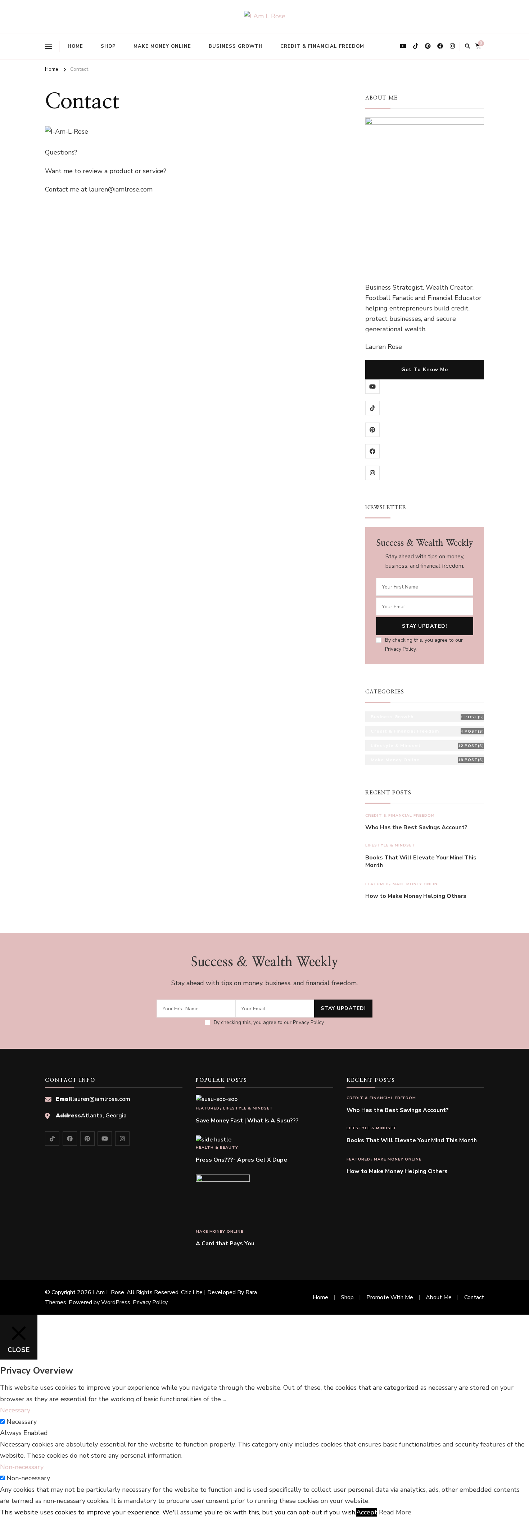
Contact (474, 1297)
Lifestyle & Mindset (390, 845)
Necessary (21, 1421)
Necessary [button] (15, 1410)
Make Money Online (162, 46)
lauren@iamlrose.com (101, 1099)
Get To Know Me (424, 369)
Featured (377, 884)
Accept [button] (366, 1512)
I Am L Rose (108, 1292)
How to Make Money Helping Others (415, 896)
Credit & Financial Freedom (322, 46)
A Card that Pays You (225, 1243)
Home (75, 46)
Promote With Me (389, 1297)
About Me (439, 1297)
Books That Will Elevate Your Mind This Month (420, 861)
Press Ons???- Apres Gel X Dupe (241, 1160)
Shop (108, 46)
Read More (395, 1512)
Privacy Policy (150, 1302)
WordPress (115, 1302)
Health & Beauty (217, 1147)
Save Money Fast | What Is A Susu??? (247, 1121)
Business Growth (236, 46)
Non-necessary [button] (22, 1467)
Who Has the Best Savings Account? (416, 827)
